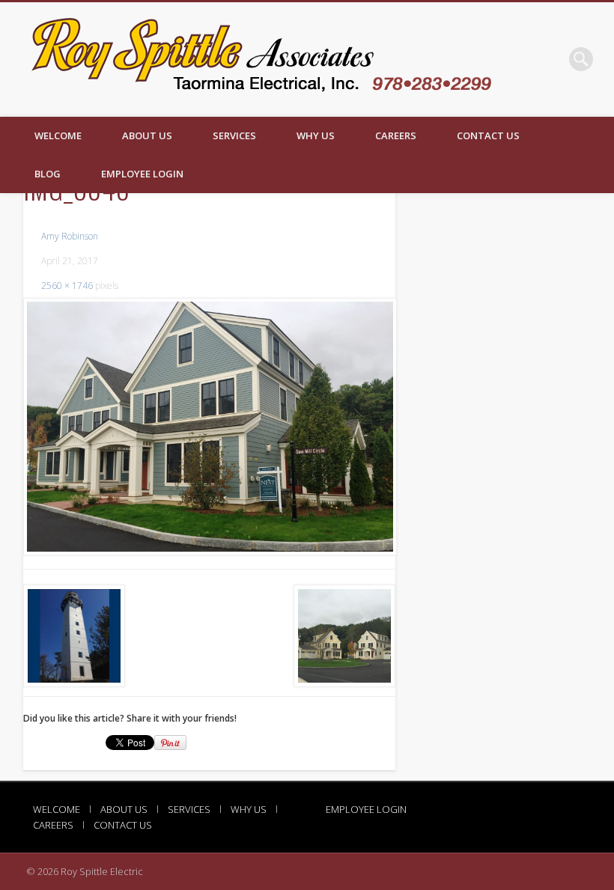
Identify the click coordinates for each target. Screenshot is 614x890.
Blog (47, 173)
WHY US (316, 135)
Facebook (550, 59)
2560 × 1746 (67, 285)
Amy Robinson (69, 236)
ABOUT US (147, 135)
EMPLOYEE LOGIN (142, 173)
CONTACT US (488, 135)
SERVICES (234, 135)
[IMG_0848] (209, 426)
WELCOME (58, 135)
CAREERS (395, 135)
